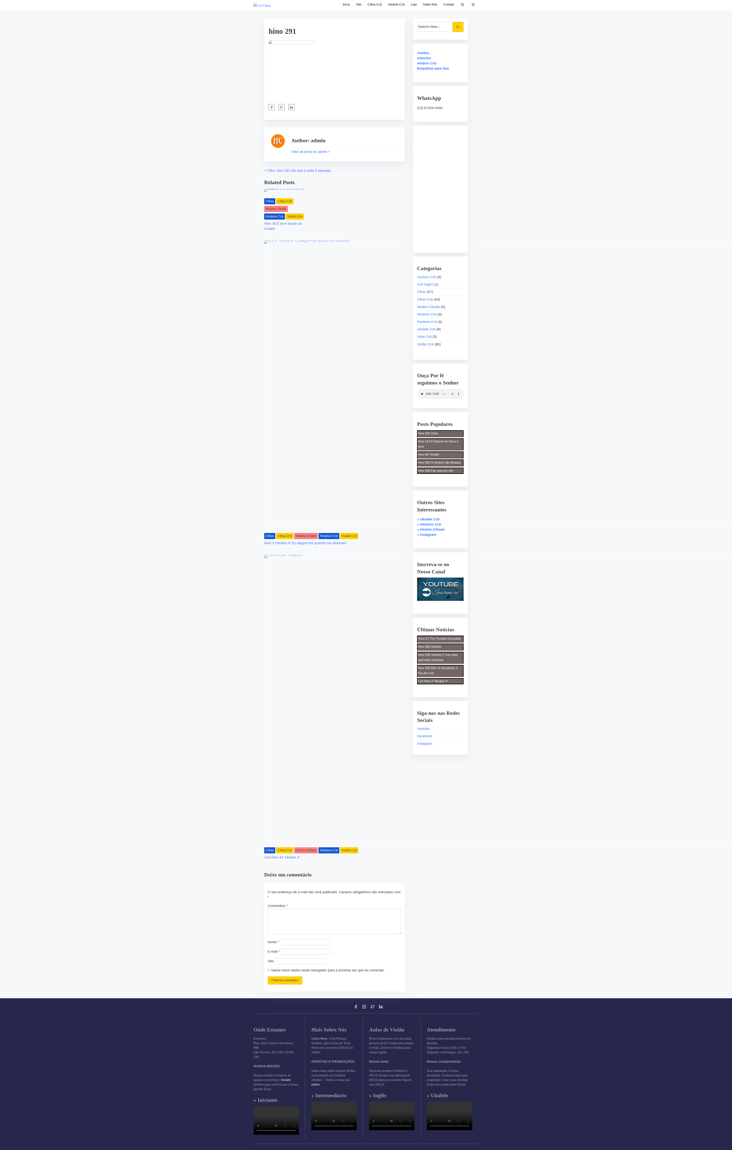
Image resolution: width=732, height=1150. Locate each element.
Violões (423, 53)
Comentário (278, 906)
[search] (462, 5)
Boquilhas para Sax (433, 68)
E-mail (274, 951)
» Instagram (426, 535)
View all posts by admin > (310, 152)
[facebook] (272, 107)
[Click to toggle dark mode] (473, 5)
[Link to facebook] (356, 1008)
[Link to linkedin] (381, 1008)
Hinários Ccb (274, 216)
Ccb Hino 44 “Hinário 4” (282, 857)
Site (271, 961)
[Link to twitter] (372, 1008)
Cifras (270, 201)
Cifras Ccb (285, 201)
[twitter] (282, 107)
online (315, 1084)
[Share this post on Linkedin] (291, 107)
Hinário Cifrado (276, 208)
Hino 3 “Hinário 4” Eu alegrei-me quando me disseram (305, 543)
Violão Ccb (294, 216)
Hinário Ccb (426, 63)
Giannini (424, 58)
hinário (286, 1080)
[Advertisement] (441, 186)
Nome (273, 942)
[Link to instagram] (364, 1008)
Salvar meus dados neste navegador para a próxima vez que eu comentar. (327, 970)
